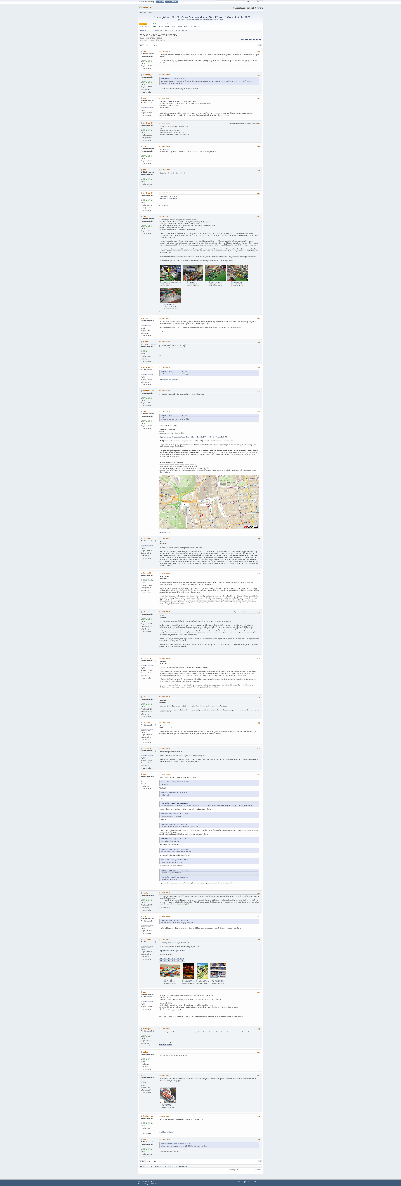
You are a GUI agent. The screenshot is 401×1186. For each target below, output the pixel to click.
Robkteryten (148, 1116)
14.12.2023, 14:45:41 (164, 1028)
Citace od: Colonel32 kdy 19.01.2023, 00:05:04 (175, 849)
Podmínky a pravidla (250, 1182)
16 (154, 1118)
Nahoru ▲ (260, 1182)
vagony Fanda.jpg (216, 282)
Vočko (145, 318)
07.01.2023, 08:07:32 (164, 146)
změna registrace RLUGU (166, 17)
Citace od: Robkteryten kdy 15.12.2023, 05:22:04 (176, 1143)
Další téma (257, 40)
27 (154, 1031)
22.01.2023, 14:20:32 (164, 939)
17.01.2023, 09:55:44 (164, 390)
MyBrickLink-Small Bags (166, 1132)
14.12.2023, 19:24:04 (164, 1052)
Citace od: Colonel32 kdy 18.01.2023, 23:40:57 (175, 814)
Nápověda (241, 1182)
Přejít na (231, 1170)
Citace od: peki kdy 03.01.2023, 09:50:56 (173, 79)
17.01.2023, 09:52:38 (164, 367)
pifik (145, 1075)
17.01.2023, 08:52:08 (164, 341)
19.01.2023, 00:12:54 (164, 748)
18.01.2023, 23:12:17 (164, 538)
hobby (145, 893)
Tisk (259, 45)
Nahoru (142, 1161)
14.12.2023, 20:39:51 (164, 1075)
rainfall (146, 342)
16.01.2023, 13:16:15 (164, 216)
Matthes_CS (148, 75)
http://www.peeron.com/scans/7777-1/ (172, 960)
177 (154, 541)
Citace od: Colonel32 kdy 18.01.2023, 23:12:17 (175, 782)
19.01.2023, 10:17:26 (164, 916)
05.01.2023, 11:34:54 (164, 98)
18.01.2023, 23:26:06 (164, 573)
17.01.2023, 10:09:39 (164, 411)
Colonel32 (147, 538)
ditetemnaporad (150, 391)
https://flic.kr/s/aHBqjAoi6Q (168, 198)
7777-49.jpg (202, 980)
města (186, 1032)
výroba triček (182, 20)
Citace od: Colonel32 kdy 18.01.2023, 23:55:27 (175, 824)
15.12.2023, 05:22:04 (164, 1116)
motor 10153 (182, 132)
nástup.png (167, 1104)
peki (144, 51)
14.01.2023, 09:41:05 (164, 169)
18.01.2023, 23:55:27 (164, 658)
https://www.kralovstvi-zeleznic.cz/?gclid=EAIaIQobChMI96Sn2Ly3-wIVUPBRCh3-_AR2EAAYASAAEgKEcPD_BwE (194, 437)
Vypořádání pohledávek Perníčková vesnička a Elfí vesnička (205, 20)
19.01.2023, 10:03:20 (164, 893)
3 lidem (161, 205)
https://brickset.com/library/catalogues (172, 951)
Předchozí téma (246, 40)
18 (154, 56)
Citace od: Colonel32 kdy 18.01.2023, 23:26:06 (175, 792)
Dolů (141, 45)
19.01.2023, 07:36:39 (164, 774)
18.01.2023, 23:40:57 (164, 612)
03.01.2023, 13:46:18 (164, 74)
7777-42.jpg (188, 980)
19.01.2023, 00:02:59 (164, 697)
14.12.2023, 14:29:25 (164, 992)
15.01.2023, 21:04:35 (164, 193)
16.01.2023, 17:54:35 (164, 318)
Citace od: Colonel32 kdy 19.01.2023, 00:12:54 (175, 920)
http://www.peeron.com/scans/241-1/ (171, 958)
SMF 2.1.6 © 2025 (142, 1181)
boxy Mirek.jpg (238, 282)
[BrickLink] (142, 1131)
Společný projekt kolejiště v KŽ (200, 17)
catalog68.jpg (218, 980)
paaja (145, 774)
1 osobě (161, 532)
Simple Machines (152, 1181)
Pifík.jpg (191, 282)
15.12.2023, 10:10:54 (164, 1139)
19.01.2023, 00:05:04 (164, 722)
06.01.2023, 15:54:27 (164, 123)
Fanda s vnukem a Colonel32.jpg (171, 282)
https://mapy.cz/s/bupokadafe (169, 379)
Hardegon (147, 1028)
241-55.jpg (170, 980)
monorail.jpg (170, 304)
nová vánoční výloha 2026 (235, 17)
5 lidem (161, 312)
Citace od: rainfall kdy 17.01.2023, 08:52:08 (174, 371)
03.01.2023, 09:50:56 (164, 51)
